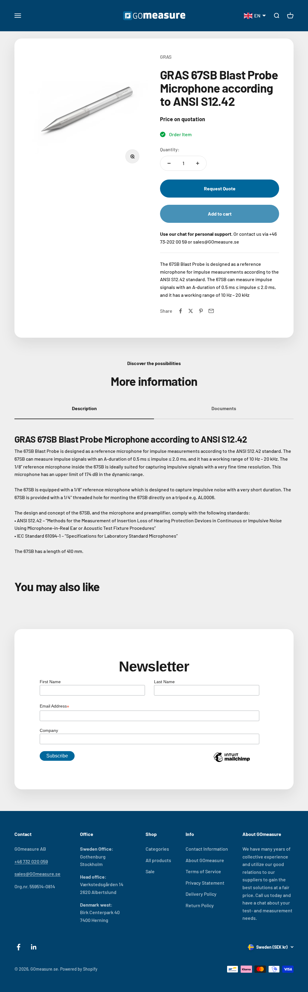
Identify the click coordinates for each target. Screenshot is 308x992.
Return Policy (200, 905)
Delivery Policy (201, 894)
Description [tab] (84, 408)
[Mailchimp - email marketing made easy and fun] (231, 761)
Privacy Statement (205, 883)
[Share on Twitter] (191, 311)
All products (158, 860)
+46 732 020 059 (31, 861)
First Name (50, 681)
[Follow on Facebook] (18, 947)
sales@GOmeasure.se (37, 874)
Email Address (54, 707)
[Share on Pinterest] (201, 311)
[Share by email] (211, 311)
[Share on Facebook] (180, 311)
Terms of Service (203, 871)
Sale (150, 871)
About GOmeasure (205, 860)
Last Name (164, 681)
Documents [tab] (223, 408)
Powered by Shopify (78, 969)
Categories (157, 849)
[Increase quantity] (197, 163)
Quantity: (170, 149)
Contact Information (207, 849)
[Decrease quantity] (169, 163)
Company (49, 730)
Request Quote (220, 188)
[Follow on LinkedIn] (34, 947)
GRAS (165, 57)
